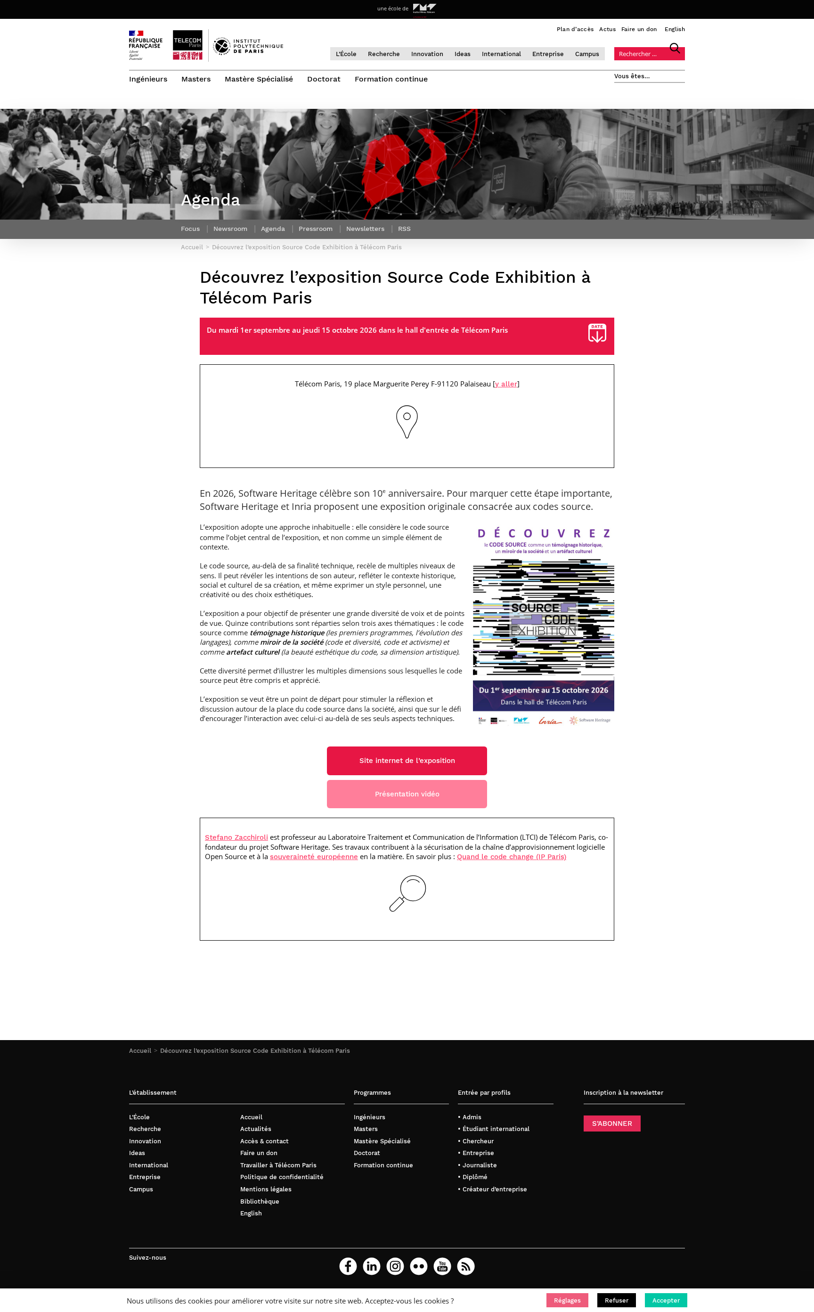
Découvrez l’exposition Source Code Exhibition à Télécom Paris (255, 1050)
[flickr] (419, 1266)
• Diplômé (473, 1177)
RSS (404, 228)
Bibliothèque (259, 1201)
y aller (506, 384)
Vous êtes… (632, 76)
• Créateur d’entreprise (492, 1189)
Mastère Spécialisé (259, 78)
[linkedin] (372, 1266)
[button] (567, 1300)
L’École (346, 53)
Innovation (427, 53)
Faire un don (639, 29)
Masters (196, 78)
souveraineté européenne (314, 857)
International (501, 53)
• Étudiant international (493, 1128)
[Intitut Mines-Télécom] (425, 8)
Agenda (273, 228)
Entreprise (548, 53)
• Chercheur (476, 1141)
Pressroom (316, 228)
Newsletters (365, 228)
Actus (607, 29)
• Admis (469, 1117)
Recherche (384, 53)
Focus (190, 228)
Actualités (255, 1128)
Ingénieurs (148, 78)
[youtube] (442, 1266)
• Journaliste (477, 1165)
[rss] (466, 1266)
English (675, 29)
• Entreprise (476, 1152)
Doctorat (324, 78)
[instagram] (395, 1266)
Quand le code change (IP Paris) (511, 857)
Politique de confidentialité (282, 1177)
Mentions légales (266, 1189)
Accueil (140, 1050)
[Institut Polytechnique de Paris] (248, 53)
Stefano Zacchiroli (236, 837)
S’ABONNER (612, 1123)
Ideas (463, 53)
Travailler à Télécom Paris (278, 1165)
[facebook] (348, 1266)
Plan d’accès (575, 29)
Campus (587, 53)
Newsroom (230, 228)
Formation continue (391, 78)
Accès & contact (264, 1141)
